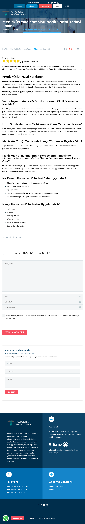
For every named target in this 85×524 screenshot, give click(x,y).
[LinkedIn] (16, 237)
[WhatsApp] (58, 3)
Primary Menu (81, 13)
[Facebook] (48, 3)
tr (64, 6)
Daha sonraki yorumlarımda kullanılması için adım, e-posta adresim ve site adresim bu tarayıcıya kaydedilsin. (42, 316)
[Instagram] (51, 3)
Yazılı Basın (45, 6)
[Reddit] (20, 237)
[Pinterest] (10, 237)
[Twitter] (7, 237)
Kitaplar (32, 6)
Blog (57, 6)
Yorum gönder (14, 332)
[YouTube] (55, 3)
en (68, 6)
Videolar (19, 6)
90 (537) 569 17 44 (34, 3)
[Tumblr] (13, 237)
